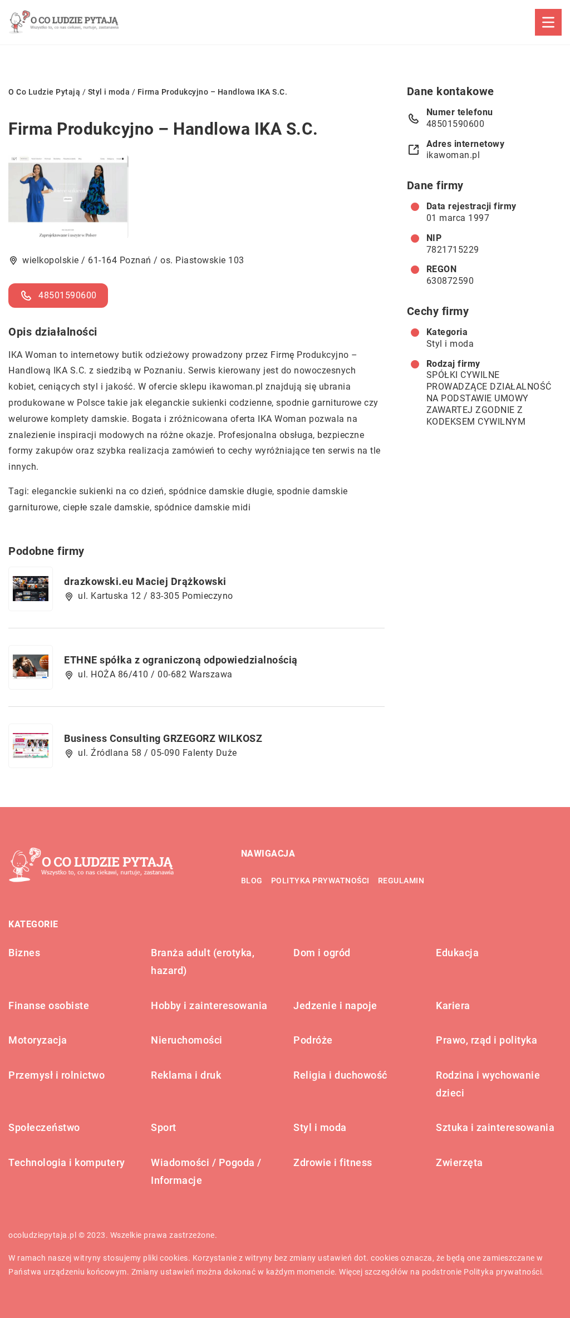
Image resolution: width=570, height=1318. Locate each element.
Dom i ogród (322, 952)
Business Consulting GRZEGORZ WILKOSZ (163, 738)
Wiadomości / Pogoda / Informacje (206, 1171)
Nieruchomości (187, 1040)
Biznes (24, 952)
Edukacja (457, 952)
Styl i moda (450, 343)
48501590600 (67, 295)
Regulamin (401, 880)
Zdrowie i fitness (332, 1162)
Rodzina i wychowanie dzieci (488, 1084)
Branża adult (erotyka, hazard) (202, 961)
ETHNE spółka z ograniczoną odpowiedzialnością (181, 660)
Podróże (313, 1040)
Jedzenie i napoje (335, 1005)
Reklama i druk (186, 1075)
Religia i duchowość (340, 1075)
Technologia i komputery (66, 1162)
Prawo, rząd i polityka (486, 1040)
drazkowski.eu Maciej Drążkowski (145, 581)
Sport (163, 1127)
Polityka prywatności (320, 880)
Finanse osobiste (48, 1005)
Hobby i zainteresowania (209, 1005)
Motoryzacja (37, 1040)
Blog (252, 880)
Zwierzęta (459, 1162)
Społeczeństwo (44, 1127)
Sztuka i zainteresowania (495, 1127)
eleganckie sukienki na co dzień (98, 491)
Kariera (453, 1005)
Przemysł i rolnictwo (56, 1075)
